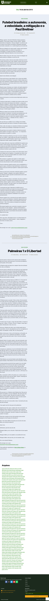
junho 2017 (14, 509)
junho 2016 (14, 514)
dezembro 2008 (11, 550)
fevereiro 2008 (5, 555)
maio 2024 (22, 476)
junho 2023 (4, 481)
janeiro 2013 (16, 530)
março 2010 (8, 544)
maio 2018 (19, 505)
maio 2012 (18, 533)
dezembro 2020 (22, 492)
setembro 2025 (5, 473)
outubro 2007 (11, 557)
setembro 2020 (18, 494)
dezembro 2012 (22, 530)
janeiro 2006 (4, 566)
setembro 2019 (17, 498)
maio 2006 (4, 564)
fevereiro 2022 (5, 487)
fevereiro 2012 (10, 534)
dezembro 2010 (21, 539)
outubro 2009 (19, 545)
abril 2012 (23, 533)
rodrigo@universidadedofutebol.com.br (19, 227)
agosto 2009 (11, 547)
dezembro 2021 (17, 487)
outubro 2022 (11, 484)
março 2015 (4, 520)
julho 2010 (9, 542)
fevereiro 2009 (20, 549)
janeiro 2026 (20, 470)
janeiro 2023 (11, 482)
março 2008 (18, 553)
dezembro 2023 (20, 478)
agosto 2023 (18, 479)
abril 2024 (4, 478)
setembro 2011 (17, 536)
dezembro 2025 (5, 471)
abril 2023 (13, 481)
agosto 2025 (11, 473)
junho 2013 (14, 528)
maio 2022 (9, 486)
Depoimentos (27, 586)
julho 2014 (9, 523)
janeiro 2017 (16, 511)
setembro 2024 (12, 476)
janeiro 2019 (16, 501)
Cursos (26, 580)
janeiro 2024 (14, 478)
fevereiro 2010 (15, 544)
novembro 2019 (5, 498)
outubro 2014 (11, 522)
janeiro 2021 (16, 492)
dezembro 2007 (17, 555)
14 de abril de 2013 (31, 33)
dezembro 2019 (17, 497)
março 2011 (4, 539)
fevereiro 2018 (10, 506)
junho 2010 (14, 542)
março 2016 (4, 516)
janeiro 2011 (15, 539)
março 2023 (18, 481)
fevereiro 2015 (10, 520)
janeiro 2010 (20, 544)
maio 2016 (19, 514)
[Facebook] (6, 582)
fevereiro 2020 (5, 497)
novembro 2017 (5, 508)
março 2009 (13, 549)
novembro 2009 (12, 545)
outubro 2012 (11, 531)
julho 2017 (9, 509)
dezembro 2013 (22, 525)
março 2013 (4, 530)
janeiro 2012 (16, 534)
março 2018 (4, 506)
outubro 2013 (11, 527)
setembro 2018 (17, 503)
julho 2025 (16, 473)
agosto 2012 (4, 533)
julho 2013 (9, 528)
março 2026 (8, 470)
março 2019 (4, 501)
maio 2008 (9, 553)
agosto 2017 (4, 509)
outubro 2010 (11, 541)
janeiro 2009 (4, 550)
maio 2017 (18, 509)
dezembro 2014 (22, 520)
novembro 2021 (5, 489)
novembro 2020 (5, 494)
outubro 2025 (18, 471)
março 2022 (18, 486)
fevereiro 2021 (10, 492)
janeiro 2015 (16, 520)
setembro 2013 (17, 527)
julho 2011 (9, 538)
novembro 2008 (17, 550)
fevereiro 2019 (10, 501)
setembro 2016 (17, 512)
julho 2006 (16, 563)
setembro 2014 (17, 522)
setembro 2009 (5, 547)
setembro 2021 (17, 489)
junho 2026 (14, 468)
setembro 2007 (18, 557)
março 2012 (4, 534)
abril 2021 (23, 490)
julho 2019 (9, 500)
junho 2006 (21, 563)
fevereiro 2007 (15, 560)
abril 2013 (23, 528)
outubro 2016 (11, 512)
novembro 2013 (5, 527)
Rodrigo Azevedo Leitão (21, 33)
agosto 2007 (4, 558)
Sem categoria (24, 18)
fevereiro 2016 (10, 516)
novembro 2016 (5, 512)
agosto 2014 (4, 523)
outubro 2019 (11, 498)
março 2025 (13, 475)
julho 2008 (22, 552)
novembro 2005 (17, 566)
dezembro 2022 (17, 482)
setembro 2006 (5, 563)
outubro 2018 (11, 503)
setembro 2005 (11, 568)
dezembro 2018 (22, 501)
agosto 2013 (4, 528)
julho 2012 (9, 533)
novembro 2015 (5, 517)
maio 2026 (19, 468)
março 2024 (8, 478)
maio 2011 (18, 538)
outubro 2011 (11, 536)
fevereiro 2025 (19, 475)
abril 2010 (4, 544)
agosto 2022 (17, 484)
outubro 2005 (5, 568)
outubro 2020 (11, 494)
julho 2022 (22, 484)
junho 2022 (4, 486)
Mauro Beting (16, 254)
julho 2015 (9, 519)
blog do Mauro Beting (19, 447)
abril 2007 (4, 560)
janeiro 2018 (16, 506)
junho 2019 (14, 500)
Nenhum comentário (25, 34)
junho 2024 (17, 476)
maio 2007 (19, 558)
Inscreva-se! (36, 596)
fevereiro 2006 (20, 564)
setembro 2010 (18, 541)
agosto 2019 (4, 500)
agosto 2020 (4, 495)
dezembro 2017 (22, 506)
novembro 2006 (12, 561)
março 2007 (9, 560)
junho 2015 (14, 519)
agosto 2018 (4, 505)
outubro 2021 (11, 489)
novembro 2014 (5, 522)
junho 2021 (14, 490)
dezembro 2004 (18, 568)
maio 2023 (9, 481)
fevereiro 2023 (5, 482)
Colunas (26, 584)
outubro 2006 (19, 561)
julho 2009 (16, 547)
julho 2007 (9, 558)
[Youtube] (14, 582)
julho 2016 (9, 514)
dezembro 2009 (5, 545)
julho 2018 (9, 505)
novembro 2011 (5, 536)
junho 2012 (14, 533)
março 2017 (4, 511)
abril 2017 (23, 509)
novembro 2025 (12, 471)
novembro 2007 (5, 557)
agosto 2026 (4, 468)
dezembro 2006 (5, 561)
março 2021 (4, 492)
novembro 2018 (5, 503)
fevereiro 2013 (10, 530)
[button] (23, 2)
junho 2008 (4, 553)
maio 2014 (19, 523)
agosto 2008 (17, 552)
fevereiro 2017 (10, 511)
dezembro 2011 (22, 534)
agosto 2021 (4, 490)
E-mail (26, 591)
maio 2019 (19, 500)
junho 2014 (14, 523)
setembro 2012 (17, 531)
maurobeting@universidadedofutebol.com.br (9, 444)
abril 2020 (14, 495)
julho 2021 (9, 490)
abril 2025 (9, 475)
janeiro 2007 (21, 560)
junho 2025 (21, 473)
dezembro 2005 (11, 566)
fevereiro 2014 (10, 525)
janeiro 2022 (11, 487)
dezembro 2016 (22, 511)
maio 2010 (19, 542)
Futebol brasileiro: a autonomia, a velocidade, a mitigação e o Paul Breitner (24, 25)
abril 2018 (23, 505)
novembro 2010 (5, 541)
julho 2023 (23, 479)
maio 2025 (4, 475)
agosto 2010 (4, 542)
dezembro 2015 (22, 516)
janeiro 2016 (16, 516)
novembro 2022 (5, 484)
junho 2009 (21, 547)
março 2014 (4, 525)
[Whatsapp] (17, 582)
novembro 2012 (5, 531)
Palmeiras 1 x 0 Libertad (24, 251)
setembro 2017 (17, 508)
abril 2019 (23, 500)
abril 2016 (23, 514)
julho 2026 (9, 468)
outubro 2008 (5, 552)
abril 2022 (13, 486)
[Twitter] (11, 582)
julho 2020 (9, 495)
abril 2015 (23, 519)
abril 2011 (23, 538)
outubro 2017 (11, 508)
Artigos (26, 582)
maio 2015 (19, 519)
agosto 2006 (11, 563)
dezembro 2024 (5, 476)
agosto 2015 (4, 519)
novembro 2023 (5, 479)
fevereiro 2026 (15, 470)
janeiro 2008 (11, 555)
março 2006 (13, 564)
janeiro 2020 (11, 497)
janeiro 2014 (16, 525)
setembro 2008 (11, 552)
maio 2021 (18, 490)
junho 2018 (14, 505)
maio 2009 (4, 549)
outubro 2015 (11, 517)
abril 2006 (9, 564)
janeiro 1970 (4, 569)
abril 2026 (4, 470)
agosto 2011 (4, 538)
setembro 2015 (17, 517)
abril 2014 (23, 523)
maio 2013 (19, 528)
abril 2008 (14, 553)
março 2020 (19, 495)
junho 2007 (14, 558)
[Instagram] (9, 582)
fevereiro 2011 (10, 539)
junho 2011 (14, 538)
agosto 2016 (4, 514)
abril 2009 (9, 549)
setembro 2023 (12, 479)
